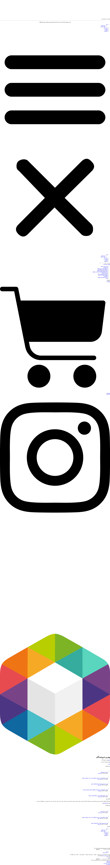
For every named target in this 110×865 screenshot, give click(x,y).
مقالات (106, 29)
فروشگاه (106, 261)
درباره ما (106, 27)
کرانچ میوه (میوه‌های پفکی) (103, 274)
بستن (109, 763)
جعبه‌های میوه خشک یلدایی (103, 269)
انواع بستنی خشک (104, 266)
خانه (107, 24)
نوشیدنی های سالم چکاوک (103, 277)
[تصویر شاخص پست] (106, 771)
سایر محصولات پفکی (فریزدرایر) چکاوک (100, 271)
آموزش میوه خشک (104, 772)
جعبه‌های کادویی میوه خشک (102, 268)
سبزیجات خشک (105, 272)
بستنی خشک (103, 26)
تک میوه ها (106, 267)
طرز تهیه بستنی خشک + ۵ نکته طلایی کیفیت (99, 783)
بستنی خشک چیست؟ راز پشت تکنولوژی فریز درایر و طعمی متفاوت (95, 778)
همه (107, 278)
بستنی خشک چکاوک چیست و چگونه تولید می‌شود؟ (98, 795)
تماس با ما (106, 28)
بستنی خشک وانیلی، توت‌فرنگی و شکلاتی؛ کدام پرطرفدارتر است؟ (95, 789)
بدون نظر (100, 773)
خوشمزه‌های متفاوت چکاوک (102, 270)
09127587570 (105, 803)
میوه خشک (103, 25)
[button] (55, 142)
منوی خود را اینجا (104, 855)
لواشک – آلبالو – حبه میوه (103, 275)
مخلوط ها (106, 276)
